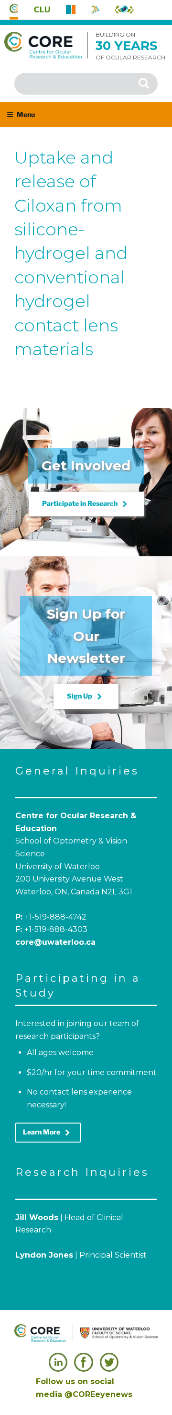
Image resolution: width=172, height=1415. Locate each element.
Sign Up (86, 696)
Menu (26, 114)
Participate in (86, 504)
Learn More (48, 1132)
